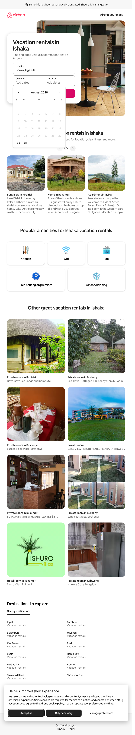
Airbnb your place (111, 15)
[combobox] (44, 70)
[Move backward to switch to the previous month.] (19, 92)
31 (25, 142)
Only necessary (64, 713)
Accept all (26, 713)
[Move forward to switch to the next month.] (59, 92)
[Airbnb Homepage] (16, 14)
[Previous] (60, 148)
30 (18, 142)
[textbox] (28, 82)
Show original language (94, 4)
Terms (72, 729)
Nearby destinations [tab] (18, 611)
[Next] (73, 148)
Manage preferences (101, 713)
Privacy (61, 729)
